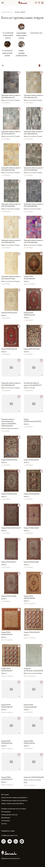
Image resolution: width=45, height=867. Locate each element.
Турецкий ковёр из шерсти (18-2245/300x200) (33, 205)
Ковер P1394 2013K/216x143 (29, 314)
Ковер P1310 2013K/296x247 (6, 669)
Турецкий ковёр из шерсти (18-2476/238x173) (10, 133)
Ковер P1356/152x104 (9, 460)
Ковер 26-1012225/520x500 (34, 777)
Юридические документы (10, 858)
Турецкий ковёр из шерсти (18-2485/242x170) (10, 96)
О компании (5, 821)
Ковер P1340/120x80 (31, 528)
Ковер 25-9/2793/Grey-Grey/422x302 (33, 669)
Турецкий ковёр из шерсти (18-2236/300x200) (33, 241)
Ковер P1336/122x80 (31, 562)
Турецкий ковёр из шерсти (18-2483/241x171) (33, 96)
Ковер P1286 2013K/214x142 (29, 742)
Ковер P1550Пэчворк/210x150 (32, 420)
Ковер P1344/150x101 (32, 494)
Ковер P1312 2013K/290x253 (6, 633)
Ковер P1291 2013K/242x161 (6, 742)
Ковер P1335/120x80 (8, 596)
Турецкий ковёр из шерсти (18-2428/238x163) (33, 133)
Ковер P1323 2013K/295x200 (29, 597)
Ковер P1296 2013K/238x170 (6, 706)
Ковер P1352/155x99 (31, 460)
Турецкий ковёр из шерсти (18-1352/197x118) (10, 277)
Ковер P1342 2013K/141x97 (11, 528)
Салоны (4, 824)
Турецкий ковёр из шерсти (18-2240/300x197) (10, 241)
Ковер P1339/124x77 (8, 562)
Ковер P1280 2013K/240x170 (6, 778)
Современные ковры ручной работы (14, 800)
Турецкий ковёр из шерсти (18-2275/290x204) (33, 169)
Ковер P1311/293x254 (32, 632)
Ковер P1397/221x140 (9, 313)
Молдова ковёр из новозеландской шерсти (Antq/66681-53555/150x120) (8, 422)
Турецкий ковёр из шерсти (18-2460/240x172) (10, 384)
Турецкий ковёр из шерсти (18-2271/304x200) (10, 205)
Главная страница (6, 12)
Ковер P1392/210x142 (9, 349)
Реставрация (5, 812)
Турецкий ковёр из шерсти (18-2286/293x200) (10, 169)
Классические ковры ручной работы (14, 797)
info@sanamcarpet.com (9, 835)
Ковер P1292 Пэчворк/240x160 (30, 706)
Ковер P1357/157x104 (32, 349)
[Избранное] (36, 2)
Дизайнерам (5, 818)
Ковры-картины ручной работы (12, 803)
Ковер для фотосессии (9, 815)
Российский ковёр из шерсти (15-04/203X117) (33, 384)
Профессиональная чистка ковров (13, 809)
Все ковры (5, 794)
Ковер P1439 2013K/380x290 (29, 277)
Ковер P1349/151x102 (9, 494)
